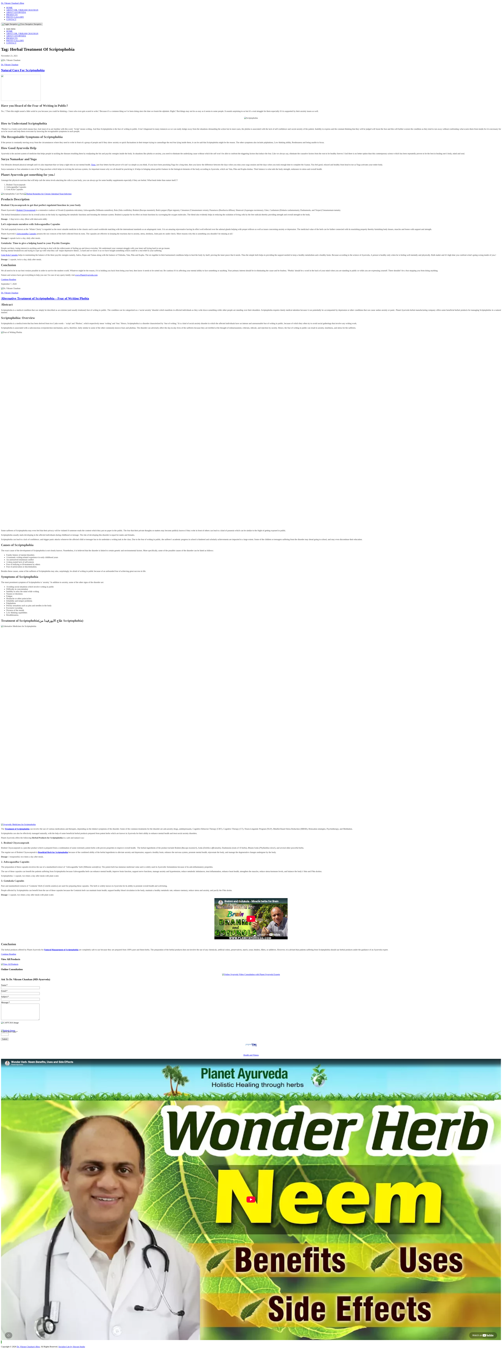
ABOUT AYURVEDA (16, 12)
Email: (4, 991)
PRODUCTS (12, 15)
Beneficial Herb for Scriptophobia (53, 852)
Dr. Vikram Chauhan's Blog (12, 3)
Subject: (5, 997)
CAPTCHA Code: (9, 1032)
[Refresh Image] (8, 1030)
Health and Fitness (251, 1055)
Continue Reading (8, 279)
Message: (5, 1002)
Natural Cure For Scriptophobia (23, 70)
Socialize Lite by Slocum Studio (71, 1347)
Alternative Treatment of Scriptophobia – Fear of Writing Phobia (45, 298)
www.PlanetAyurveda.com (86, 275)
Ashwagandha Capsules (26, 234)
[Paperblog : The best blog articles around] (251, 1046)
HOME (9, 8)
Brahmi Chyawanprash (26, 210)
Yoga (93, 165)
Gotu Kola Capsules (9, 255)
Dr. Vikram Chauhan (9, 65)
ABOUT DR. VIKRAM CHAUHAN (22, 10)
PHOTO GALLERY (15, 17)
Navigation (37, 24)
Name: (4, 985)
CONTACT (11, 19)
